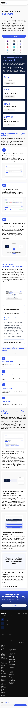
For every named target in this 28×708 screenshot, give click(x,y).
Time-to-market (12, 645)
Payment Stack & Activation (3, 654)
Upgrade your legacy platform (12, 657)
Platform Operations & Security (4, 658)
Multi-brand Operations (11, 675)
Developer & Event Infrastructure (4, 675)
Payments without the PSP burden (12, 650)
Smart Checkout (3, 671)
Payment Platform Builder (3, 645)
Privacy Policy (3, 634)
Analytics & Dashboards (3, 687)
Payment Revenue (12, 647)
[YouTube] (23, 613)
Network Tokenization (4, 696)
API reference (21, 642)
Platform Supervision (3, 693)
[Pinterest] (26, 613)
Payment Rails (12, 659)
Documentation (21, 640)
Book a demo (14, 36)
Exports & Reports (3, 690)
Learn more (7, 702)
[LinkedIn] (19, 613)
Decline (7, 705)
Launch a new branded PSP (12, 665)
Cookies (9, 634)
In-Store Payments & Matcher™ (4, 679)
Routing (3, 665)
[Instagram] (21, 613)
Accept (20, 705)
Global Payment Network (3, 650)
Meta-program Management (12, 662)
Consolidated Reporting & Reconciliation (12, 679)
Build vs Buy (11, 644)
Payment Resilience (3, 668)
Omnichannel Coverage (11, 683)
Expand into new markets (12, 668)
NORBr (4, 2)
